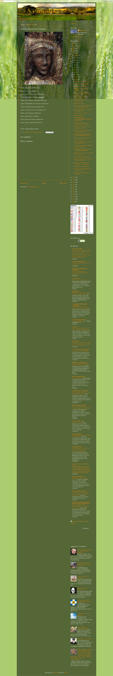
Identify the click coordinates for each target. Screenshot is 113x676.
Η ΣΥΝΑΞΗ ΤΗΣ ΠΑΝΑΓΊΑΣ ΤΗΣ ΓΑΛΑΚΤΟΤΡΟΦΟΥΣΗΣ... (82, 149)
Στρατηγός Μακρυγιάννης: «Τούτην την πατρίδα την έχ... (83, 142)
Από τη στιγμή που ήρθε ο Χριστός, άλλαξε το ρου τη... (83, 146)
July (75, 65)
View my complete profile (76, 36)
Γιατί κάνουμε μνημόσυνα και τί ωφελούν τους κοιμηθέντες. (84, 551)
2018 (73, 182)
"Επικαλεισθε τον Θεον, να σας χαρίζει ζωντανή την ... (82, 127)
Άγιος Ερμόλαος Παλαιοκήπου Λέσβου (83, 627)
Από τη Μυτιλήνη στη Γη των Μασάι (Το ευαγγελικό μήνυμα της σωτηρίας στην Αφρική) (81, 449)
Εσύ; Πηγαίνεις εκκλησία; (79, 280)
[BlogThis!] (48, 132)
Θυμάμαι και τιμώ (79, 103)
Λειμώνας (75, 326)
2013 (73, 194)
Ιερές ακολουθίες (77, 434)
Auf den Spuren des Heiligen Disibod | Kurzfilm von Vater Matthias (81, 364)
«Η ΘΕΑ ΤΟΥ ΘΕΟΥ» (77, 321)
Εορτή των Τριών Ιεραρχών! (81, 83)
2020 (73, 177)
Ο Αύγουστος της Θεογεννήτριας (80, 351)
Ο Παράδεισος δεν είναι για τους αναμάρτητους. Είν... (83, 96)
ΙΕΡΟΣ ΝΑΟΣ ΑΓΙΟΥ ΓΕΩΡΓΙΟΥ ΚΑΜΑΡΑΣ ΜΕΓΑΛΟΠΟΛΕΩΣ (81, 502)
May (75, 69)
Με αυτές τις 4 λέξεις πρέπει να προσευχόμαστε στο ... (82, 138)
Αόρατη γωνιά (76, 278)
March (75, 74)
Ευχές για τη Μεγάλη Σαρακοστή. (83, 576)
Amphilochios (83, 30)
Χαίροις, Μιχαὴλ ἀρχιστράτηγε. (82, 156)
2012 (73, 196)
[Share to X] (49, 132)
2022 (73, 51)
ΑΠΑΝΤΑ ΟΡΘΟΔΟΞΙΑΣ (78, 261)
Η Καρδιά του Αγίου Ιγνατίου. (82, 81)
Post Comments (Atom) (32, 186)
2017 (73, 184)
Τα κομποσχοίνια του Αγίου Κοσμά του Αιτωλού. (81, 263)
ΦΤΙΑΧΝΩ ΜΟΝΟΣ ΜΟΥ (78, 376)
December (76, 55)
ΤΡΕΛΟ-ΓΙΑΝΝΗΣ (77, 249)
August (75, 62)
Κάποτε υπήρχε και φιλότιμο (82, 588)
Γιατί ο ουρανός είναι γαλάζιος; (83, 614)
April (75, 72)
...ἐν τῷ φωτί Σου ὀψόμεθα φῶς (80, 349)
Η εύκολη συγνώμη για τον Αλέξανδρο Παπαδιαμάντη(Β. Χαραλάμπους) (80, 273)
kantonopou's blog (76, 446)
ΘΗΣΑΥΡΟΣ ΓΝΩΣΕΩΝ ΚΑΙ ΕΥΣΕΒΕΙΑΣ (79, 269)
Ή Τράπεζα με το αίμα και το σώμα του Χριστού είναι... (81, 123)
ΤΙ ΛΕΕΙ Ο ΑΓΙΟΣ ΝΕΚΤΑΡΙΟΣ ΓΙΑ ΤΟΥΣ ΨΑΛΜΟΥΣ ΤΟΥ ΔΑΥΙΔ (83, 134)
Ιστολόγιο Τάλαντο (77, 421)
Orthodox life (75, 291)
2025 (73, 46)
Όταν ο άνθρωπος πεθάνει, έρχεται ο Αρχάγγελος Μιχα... (82, 92)
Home (44, 183)
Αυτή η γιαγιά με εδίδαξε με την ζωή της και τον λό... (82, 169)
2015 (73, 189)
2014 (73, 191)
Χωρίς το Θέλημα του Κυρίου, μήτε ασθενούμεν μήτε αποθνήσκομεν (81, 328)
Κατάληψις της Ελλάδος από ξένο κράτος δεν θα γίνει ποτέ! (83, 564)
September (76, 60)
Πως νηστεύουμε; (76, 422)
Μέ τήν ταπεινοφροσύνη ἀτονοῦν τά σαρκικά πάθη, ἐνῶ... (82, 106)
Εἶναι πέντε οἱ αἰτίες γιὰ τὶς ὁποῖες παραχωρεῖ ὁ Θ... (83, 110)
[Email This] (46, 132)
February (76, 77)
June (75, 67)
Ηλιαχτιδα (75, 341)
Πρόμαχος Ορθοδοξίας (78, 476)
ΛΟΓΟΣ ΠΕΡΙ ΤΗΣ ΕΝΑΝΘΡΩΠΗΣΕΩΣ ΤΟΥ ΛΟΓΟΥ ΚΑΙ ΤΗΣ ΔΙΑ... (83, 119)
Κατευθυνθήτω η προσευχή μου (82, 166)
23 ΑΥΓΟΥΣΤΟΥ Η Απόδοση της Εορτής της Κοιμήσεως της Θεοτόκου (81, 307)
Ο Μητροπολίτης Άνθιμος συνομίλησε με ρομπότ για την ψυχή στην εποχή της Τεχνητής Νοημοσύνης (81, 344)
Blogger (66, 672)
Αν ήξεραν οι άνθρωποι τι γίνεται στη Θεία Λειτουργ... (83, 159)
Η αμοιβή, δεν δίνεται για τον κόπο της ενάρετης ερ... (83, 153)
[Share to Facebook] (51, 132)
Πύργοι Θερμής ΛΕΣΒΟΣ (79, 405)
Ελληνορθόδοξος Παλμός (79, 491)
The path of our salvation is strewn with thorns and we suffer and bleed (81, 293)
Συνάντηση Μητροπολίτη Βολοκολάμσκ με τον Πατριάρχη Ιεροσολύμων (80, 506)
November (76, 57)
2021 (73, 53)
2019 (73, 180)
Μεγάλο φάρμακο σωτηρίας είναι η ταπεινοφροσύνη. (83, 131)
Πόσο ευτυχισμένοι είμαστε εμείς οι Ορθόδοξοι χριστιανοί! (81, 392)
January (76, 79)
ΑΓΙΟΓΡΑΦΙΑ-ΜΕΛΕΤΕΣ (79, 320)
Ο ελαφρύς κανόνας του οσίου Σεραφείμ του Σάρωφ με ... (82, 163)
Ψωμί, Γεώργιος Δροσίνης (80, 86)
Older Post (63, 183)
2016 (73, 187)
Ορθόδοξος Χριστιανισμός (79, 362)
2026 (73, 43)
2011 (73, 199)
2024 (73, 48)
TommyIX (55, 672)
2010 (73, 201)
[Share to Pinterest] (53, 132)
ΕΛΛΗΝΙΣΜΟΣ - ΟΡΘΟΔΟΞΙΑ (80, 391)
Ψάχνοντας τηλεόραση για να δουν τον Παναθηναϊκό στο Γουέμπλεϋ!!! (81, 407)
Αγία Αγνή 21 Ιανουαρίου (80, 113)
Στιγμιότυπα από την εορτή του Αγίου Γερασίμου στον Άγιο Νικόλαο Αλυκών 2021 (81, 494)
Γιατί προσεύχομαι (79, 115)
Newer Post (24, 183)
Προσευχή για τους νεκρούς (84, 639)
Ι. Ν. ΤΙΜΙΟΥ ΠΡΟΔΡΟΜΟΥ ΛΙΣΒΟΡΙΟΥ (79, 304)
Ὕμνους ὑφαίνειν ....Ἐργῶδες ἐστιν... (80, 464)
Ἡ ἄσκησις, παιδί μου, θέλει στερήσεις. (81, 89)
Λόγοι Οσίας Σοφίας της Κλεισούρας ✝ (80, 100)
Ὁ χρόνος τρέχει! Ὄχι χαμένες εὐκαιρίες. (82, 173)
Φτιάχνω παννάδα (77, 378)
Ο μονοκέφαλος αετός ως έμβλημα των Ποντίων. (84, 600)
